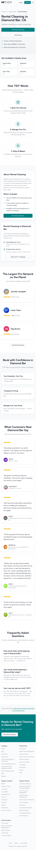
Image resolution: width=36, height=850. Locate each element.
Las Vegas (4, 789)
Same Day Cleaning (24, 813)
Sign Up (27, 2)
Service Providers (24, 762)
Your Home (22, 748)
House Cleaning (23, 802)
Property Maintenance (25, 807)
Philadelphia (4, 807)
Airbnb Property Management (23, 796)
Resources (4, 754)
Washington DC (5, 794)
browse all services (19, 710)
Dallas (3, 783)
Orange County (5, 786)
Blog (2, 751)
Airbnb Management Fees (8, 764)
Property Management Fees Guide (7, 760)
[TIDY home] (9, 2)
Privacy (16, 843)
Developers (22, 767)
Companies (22, 764)
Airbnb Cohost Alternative (26, 756)
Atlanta (3, 805)
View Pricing (18, 35)
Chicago (3, 802)
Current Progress (6, 835)
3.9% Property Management (23, 791)
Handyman (22, 805)
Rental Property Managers (26, 751)
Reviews (3, 776)
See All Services (23, 815)
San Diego (4, 799)
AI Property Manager (25, 783)
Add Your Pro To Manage (18, 257)
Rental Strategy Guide (7, 771)
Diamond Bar (12, 11)
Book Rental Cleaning (18, 29)
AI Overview (4, 823)
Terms (10, 843)
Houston (3, 797)
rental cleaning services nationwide (23, 708)
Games (21, 770)
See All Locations (6, 810)
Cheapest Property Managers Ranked (6, 767)
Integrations (4, 756)
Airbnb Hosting (23, 754)
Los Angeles (4, 791)
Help (2, 773)
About (3, 748)
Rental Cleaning (23, 810)
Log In (21, 2)
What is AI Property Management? (6, 826)
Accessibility (23, 843)
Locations (4, 11)
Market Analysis (5, 830)
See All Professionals (18, 345)
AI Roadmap (4, 833)
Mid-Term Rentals (24, 759)
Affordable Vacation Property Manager (25, 787)
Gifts (20, 772)
